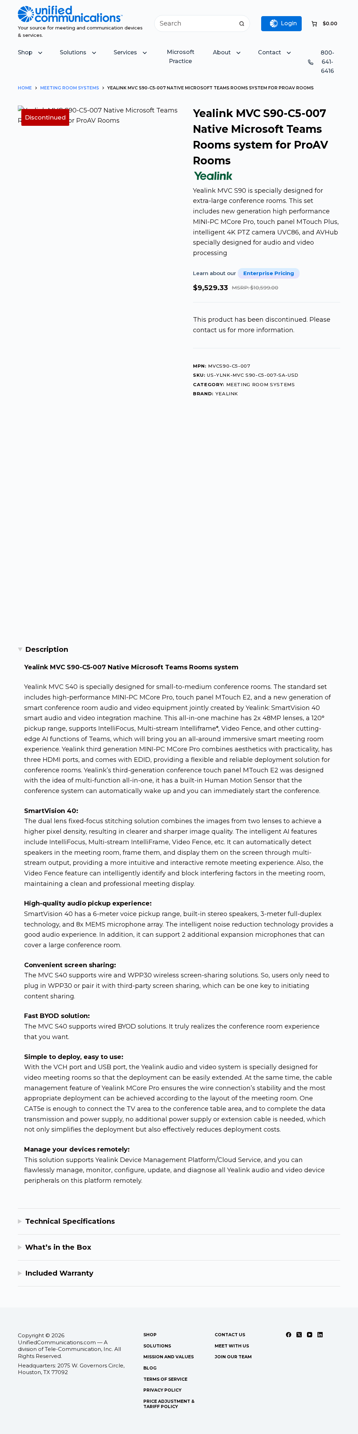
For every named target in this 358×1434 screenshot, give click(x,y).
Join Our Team (233, 1356)
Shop (150, 1334)
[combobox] (194, 23)
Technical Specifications (70, 1221)
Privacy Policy (162, 1390)
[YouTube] (309, 1334)
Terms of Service (165, 1379)
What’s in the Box (58, 1247)
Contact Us (230, 1334)
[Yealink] (213, 176)
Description (46, 649)
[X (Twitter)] (299, 1334)
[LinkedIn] (320, 1334)
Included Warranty (59, 1273)
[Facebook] (288, 1334)
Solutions (157, 1345)
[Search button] (242, 23)
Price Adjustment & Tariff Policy (168, 1404)
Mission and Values (168, 1356)
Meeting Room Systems (260, 384)
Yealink (226, 393)
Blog (150, 1368)
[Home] (70, 10)
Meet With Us (232, 1345)
